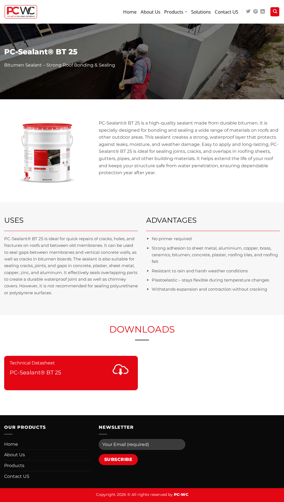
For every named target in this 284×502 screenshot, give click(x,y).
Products (173, 12)
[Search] (274, 11)
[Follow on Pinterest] (255, 11)
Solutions (201, 12)
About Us (150, 12)
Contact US (226, 12)
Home (130, 12)
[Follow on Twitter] (248, 11)
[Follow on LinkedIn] (262, 11)
